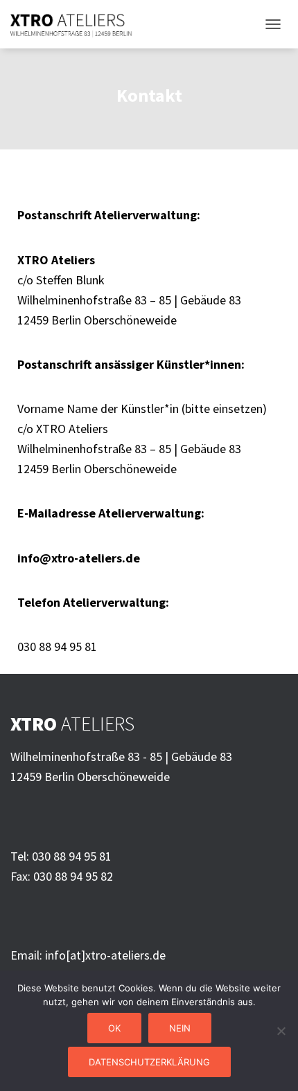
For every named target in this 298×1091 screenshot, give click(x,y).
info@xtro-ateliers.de (78, 558)
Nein (180, 1028)
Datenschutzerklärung (149, 1061)
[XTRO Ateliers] (76, 24)
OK (114, 1028)
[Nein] (281, 1031)
